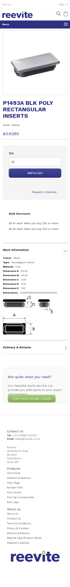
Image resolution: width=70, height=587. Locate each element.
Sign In (63, 4)
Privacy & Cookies (18, 528)
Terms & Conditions (19, 523)
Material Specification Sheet (24, 537)
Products (13, 468)
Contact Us (15, 431)
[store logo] (17, 14)
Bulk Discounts (19, 213)
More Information (16, 250)
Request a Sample (44, 192)
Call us (6, 4)
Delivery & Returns (17, 347)
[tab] (35, 247)
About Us (14, 509)
